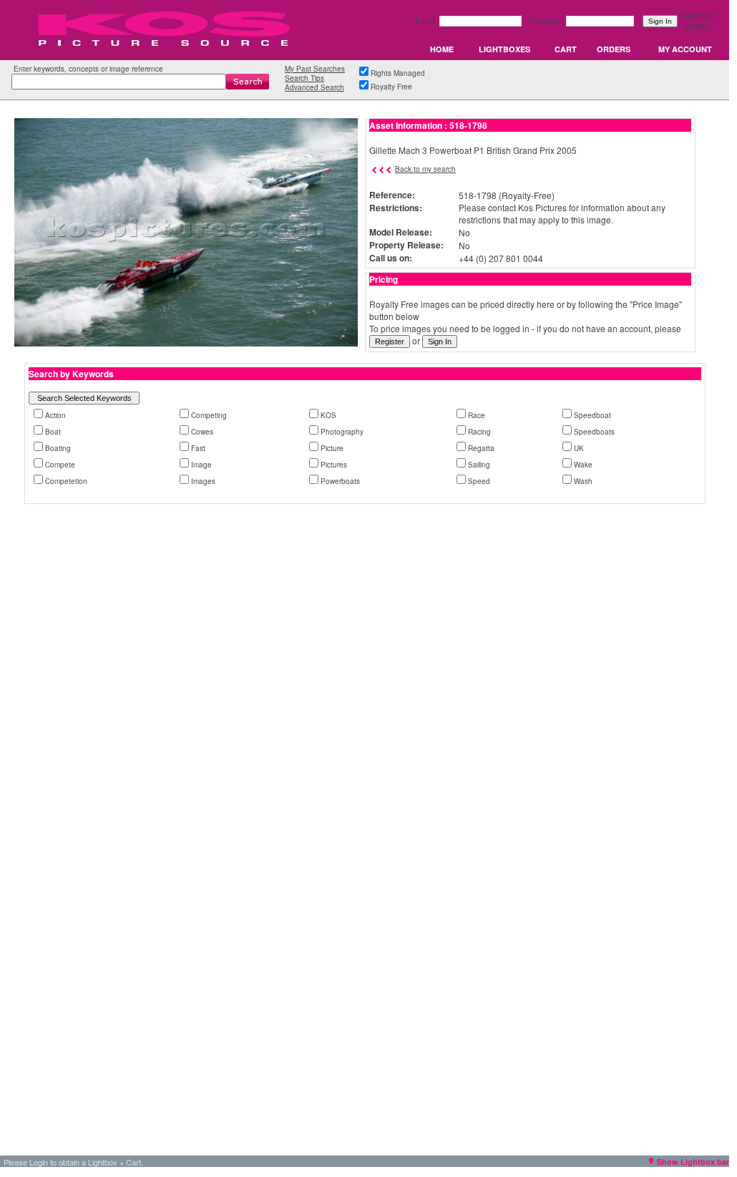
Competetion (66, 481)
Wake (583, 465)
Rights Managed (398, 73)
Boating (58, 448)
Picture (332, 448)
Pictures (334, 465)
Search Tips (304, 78)
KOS (328, 415)
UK (579, 448)
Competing (209, 415)
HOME (442, 49)
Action (55, 415)
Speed (479, 481)
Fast (198, 448)
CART (566, 49)
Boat (53, 432)
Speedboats (594, 432)
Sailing (479, 465)
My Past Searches (315, 69)
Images (203, 481)
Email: (427, 21)
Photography (342, 432)
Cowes (202, 432)
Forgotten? (697, 16)
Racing (479, 432)
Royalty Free (391, 87)
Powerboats (340, 481)
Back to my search (425, 169)
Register (697, 26)
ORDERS (613, 49)
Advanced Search (314, 87)
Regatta (481, 448)
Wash (583, 481)
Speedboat (592, 415)
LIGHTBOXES (504, 49)
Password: (546, 21)
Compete (60, 465)
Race (476, 415)
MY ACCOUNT (685, 49)
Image (201, 465)
